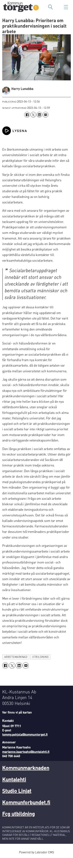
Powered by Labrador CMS (36, 852)
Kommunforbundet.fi (26, 802)
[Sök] (50, 7)
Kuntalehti (14, 779)
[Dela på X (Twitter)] (33, 115)
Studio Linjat (16, 790)
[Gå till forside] (21, 7)
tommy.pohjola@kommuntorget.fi (25, 734)
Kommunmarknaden (25, 767)
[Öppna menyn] (66, 7)
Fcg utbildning (18, 813)
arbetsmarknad (16, 656)
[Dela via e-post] (45, 115)
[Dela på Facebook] (27, 115)
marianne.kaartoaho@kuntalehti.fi (25, 752)
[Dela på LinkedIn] (39, 115)
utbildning (40, 656)
